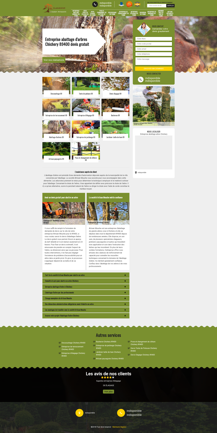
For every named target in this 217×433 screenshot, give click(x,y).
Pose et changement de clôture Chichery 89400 (143, 343)
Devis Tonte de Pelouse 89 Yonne (85, 13)
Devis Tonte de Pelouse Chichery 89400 (144, 349)
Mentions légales (119, 427)
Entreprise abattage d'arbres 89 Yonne (76, 13)
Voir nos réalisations (54, 60)
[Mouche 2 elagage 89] (54, 8)
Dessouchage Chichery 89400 (73, 343)
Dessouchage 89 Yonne (112, 13)
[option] (102, 381)
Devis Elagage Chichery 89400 (143, 355)
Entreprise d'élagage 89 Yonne (134, 13)
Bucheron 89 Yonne (143, 13)
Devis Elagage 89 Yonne (93, 13)
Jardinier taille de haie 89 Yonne (161, 13)
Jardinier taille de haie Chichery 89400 (108, 353)
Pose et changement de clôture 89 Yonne (101, 13)
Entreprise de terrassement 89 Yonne (123, 13)
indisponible (106, 3)
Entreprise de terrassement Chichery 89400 (72, 348)
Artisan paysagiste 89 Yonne (169, 13)
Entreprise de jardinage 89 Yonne (151, 13)
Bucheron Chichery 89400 (106, 342)
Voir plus (108, 391)
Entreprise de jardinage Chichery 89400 (108, 346)
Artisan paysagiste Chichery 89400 (110, 359)
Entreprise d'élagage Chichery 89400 (73, 354)
